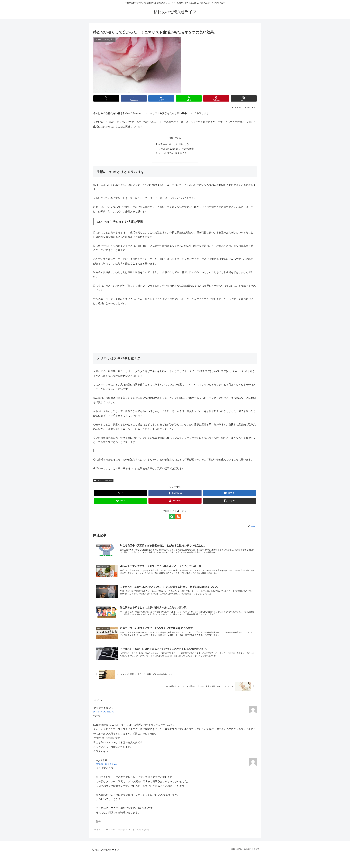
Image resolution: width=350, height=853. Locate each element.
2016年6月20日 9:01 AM (106, 764)
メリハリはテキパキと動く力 (172, 153)
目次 (171, 138)
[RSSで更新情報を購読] (178, 516)
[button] (244, 98)
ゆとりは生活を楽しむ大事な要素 (177, 148)
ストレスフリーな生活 (104, 480)
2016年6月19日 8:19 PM (103, 712)
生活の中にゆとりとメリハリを (173, 144)
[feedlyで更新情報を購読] (172, 516)
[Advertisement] (175, 329)
